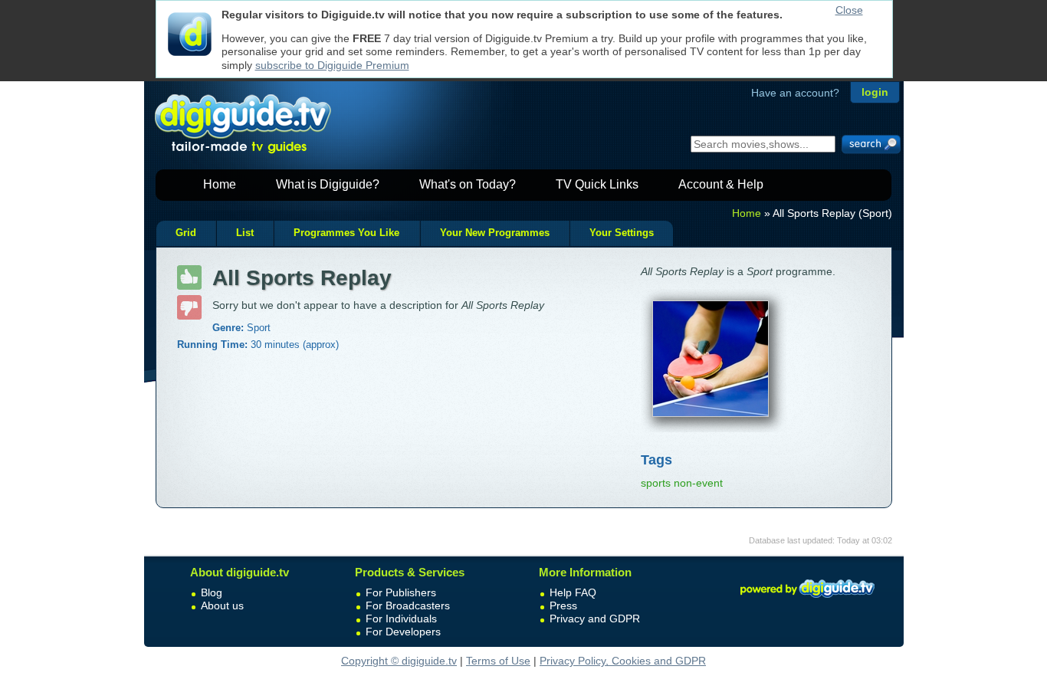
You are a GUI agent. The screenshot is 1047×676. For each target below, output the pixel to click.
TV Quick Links (597, 184)
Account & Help (720, 184)
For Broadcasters (408, 605)
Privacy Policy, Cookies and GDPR (623, 661)
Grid (186, 233)
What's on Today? (467, 184)
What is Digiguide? (327, 184)
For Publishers (401, 592)
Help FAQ (573, 592)
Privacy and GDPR (595, 618)
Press (563, 605)
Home (219, 184)
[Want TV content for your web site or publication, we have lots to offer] (807, 600)
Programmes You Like (346, 233)
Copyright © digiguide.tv (399, 661)
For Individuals (401, 618)
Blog (211, 592)
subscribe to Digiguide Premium (332, 65)
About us (222, 605)
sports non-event (682, 483)
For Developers (403, 631)
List (245, 233)
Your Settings (621, 233)
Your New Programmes (495, 233)
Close (849, 10)
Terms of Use (498, 661)
